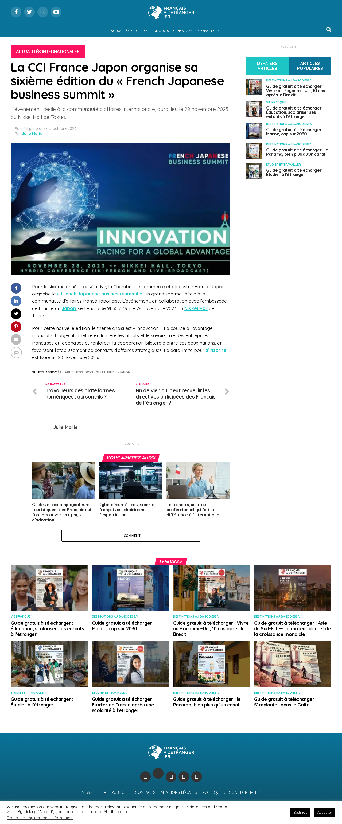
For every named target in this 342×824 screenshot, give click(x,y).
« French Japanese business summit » (99, 293)
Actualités (120, 31)
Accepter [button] (324, 812)
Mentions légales (179, 792)
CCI (90, 372)
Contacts (145, 792)
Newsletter (94, 792)
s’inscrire (216, 350)
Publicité (120, 792)
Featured (106, 372)
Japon (69, 308)
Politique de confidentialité (231, 792)
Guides (142, 31)
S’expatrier (207, 31)
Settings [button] (300, 812)
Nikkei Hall (196, 308)
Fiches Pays (182, 31)
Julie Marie (32, 133)
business (75, 372)
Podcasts (160, 31)
